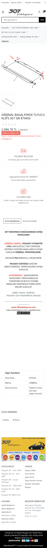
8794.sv (16, 420)
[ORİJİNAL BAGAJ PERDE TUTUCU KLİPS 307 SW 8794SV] (23, 69)
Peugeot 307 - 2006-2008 (11, 485)
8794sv (6, 420)
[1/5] (2, 124)
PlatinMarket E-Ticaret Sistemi (16, 545)
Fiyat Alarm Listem (8, 522)
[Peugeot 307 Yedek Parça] (21, 12)
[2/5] (4, 124)
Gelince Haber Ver (11, 133)
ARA (42, 19)
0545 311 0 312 (31, 516)
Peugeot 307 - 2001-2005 (11, 470)
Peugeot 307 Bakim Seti (10, 495)
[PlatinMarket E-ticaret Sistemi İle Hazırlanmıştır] (14, 540)
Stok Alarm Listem (8, 515)
